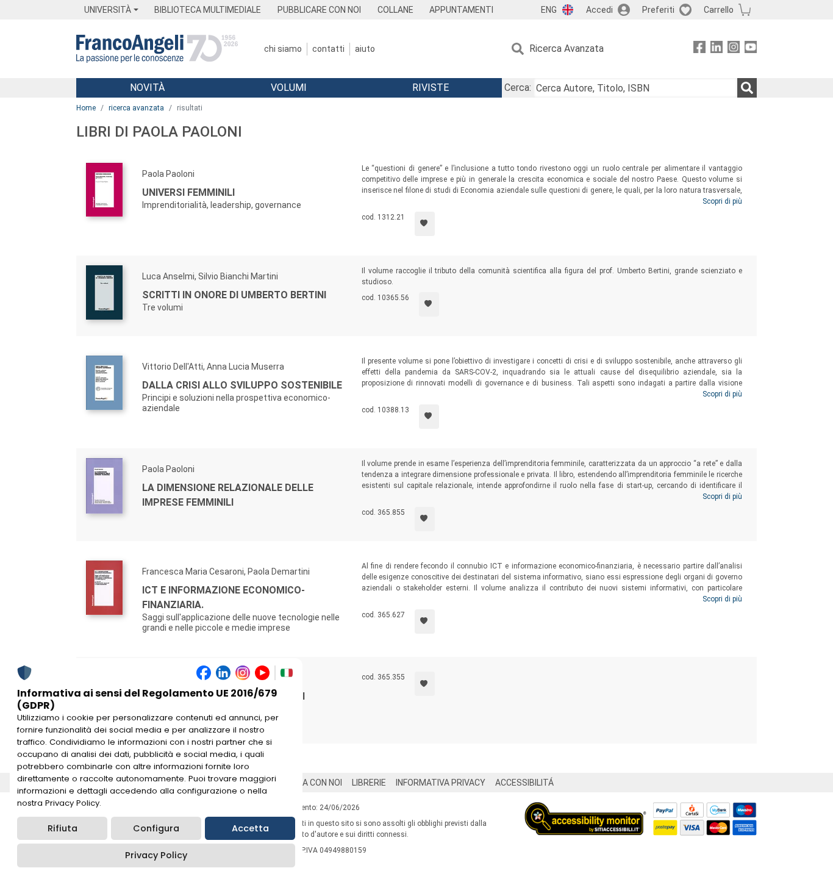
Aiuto (365, 49)
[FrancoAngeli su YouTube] (751, 49)
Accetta (250, 828)
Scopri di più (722, 201)
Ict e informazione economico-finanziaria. (223, 597)
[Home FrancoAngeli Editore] (157, 48)
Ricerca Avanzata (566, 48)
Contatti (328, 49)
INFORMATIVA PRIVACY (440, 782)
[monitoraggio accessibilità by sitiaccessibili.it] (585, 809)
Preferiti (658, 10)
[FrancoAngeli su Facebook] (699, 49)
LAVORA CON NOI (309, 782)
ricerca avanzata (136, 108)
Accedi (599, 10)
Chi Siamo (283, 49)
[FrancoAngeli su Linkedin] (716, 49)
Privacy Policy (156, 855)
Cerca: (517, 87)
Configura (156, 828)
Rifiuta (62, 828)
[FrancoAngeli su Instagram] (734, 49)
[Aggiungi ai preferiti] (425, 224)
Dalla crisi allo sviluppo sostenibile (242, 385)
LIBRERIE (369, 782)
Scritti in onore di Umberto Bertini (234, 295)
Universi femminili (188, 192)
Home (86, 108)
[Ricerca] (747, 88)
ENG (549, 10)
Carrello (719, 10)
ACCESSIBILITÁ (524, 782)
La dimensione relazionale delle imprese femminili (227, 495)
